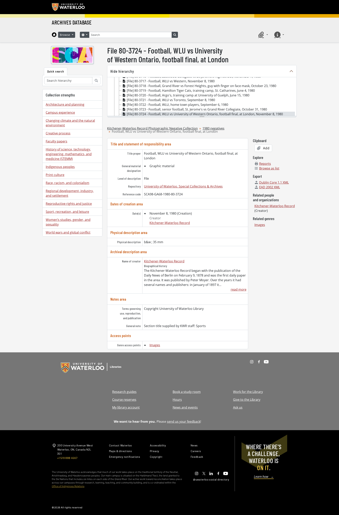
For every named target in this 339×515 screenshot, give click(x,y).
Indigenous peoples (60, 167)
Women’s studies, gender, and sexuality (68, 222)
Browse (65, 35)
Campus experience (60, 112)
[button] (262, 34)
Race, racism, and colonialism (67, 183)
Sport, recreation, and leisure (67, 211)
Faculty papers (56, 141)
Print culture (55, 175)
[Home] (54, 34)
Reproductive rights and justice (69, 203)
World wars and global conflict (68, 232)
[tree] (201, 96)
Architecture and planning (65, 104)
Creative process (58, 133)
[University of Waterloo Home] (68, 7)
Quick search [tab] (55, 71)
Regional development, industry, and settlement (70, 193)
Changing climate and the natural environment (70, 122)
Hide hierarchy (122, 71)
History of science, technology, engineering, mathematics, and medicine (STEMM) (69, 154)
